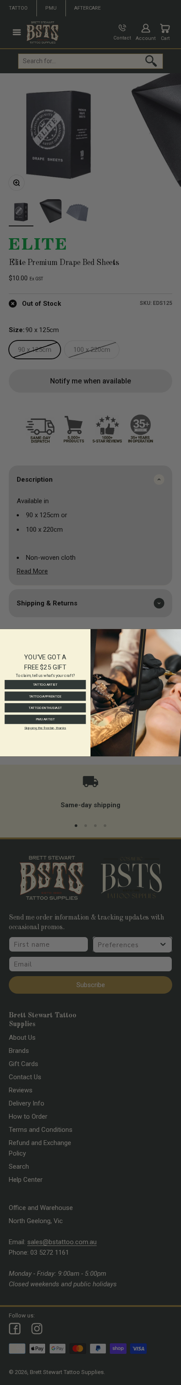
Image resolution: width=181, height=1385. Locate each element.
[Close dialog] (176, 633)
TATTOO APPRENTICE (45, 696)
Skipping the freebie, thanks (45, 727)
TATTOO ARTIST (45, 684)
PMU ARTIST (45, 719)
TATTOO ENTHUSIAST (45, 707)
